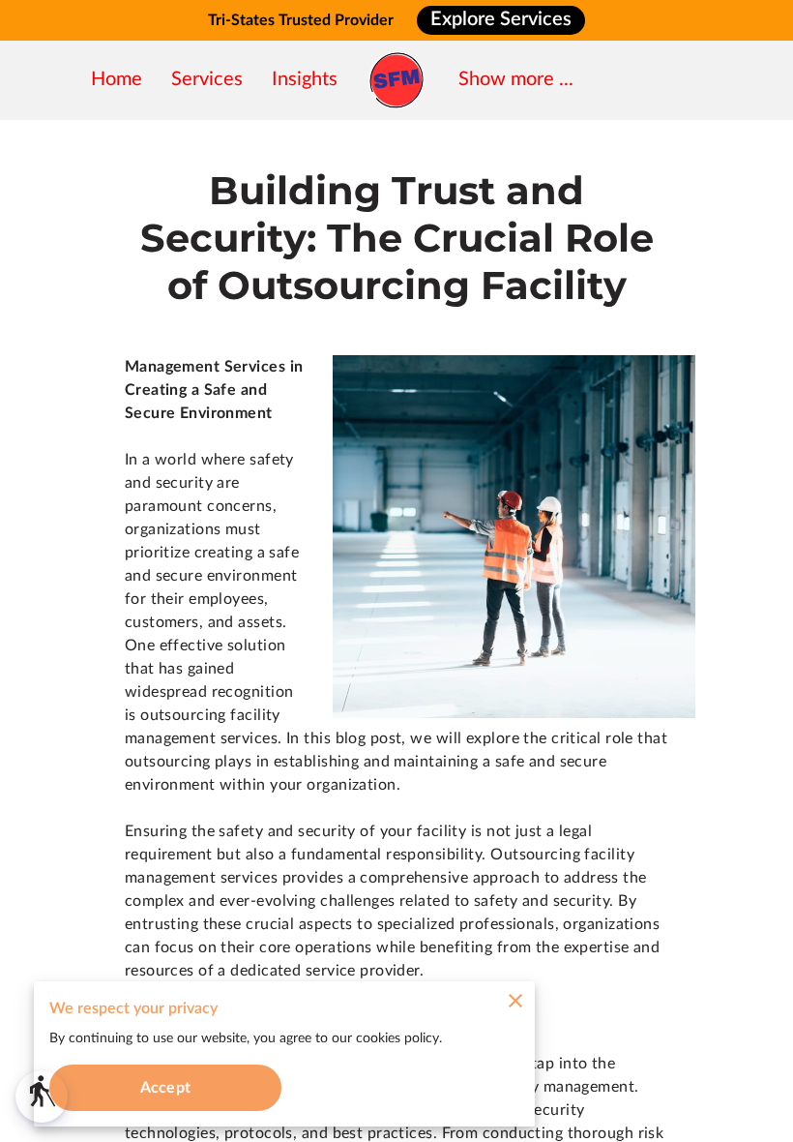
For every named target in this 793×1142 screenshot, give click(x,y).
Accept (165, 1088)
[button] (41, 1096)
